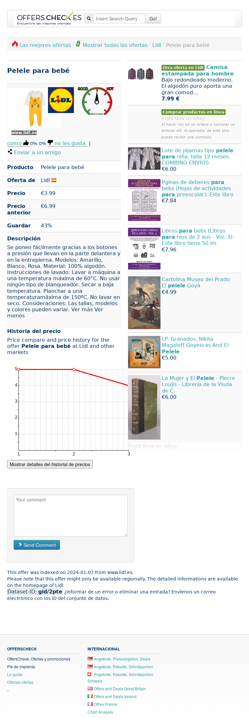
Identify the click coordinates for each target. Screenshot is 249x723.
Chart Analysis (100, 712)
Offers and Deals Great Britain (119, 688)
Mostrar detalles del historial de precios (50, 464)
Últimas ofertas (20, 682)
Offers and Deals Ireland (114, 696)
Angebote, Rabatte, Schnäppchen (123, 666)
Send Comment (39, 545)
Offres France (105, 704)
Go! (153, 18)
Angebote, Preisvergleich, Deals (121, 658)
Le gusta (14, 674)
